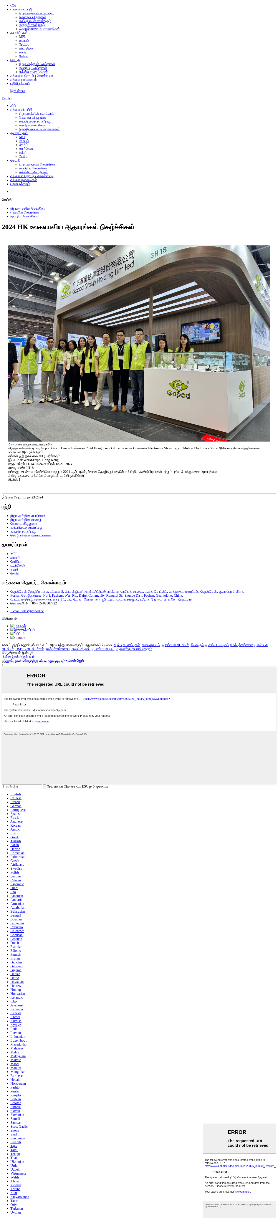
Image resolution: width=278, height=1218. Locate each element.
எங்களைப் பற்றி (21, 9)
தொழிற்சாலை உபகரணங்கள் (39, 29)
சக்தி (23, 52)
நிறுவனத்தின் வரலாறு (26, 519)
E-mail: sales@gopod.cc (27, 611)
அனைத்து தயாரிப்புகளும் (134, 649)
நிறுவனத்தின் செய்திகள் (37, 64)
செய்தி (15, 60)
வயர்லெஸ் (26, 48)
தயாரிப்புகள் (19, 33)
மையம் (24, 40)
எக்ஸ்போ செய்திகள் (33, 72)
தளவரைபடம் (151, 645)
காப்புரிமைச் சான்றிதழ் (35, 21)
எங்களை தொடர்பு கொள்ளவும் (31, 76)
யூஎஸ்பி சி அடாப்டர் (175, 645)
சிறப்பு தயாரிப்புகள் (127, 645)
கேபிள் (23, 56)
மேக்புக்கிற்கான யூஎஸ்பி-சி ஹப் (68, 649)
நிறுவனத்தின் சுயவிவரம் (36, 13)
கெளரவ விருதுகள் (32, 17)
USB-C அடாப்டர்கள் (29, 649)
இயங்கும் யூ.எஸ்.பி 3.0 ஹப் (209, 645)
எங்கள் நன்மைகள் (23, 79)
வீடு (13, 5)
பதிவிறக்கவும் (20, 83)
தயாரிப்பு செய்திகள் (33, 68)
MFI (22, 36)
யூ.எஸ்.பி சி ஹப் (103, 649)
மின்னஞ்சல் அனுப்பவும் (18, 657)
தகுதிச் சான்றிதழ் (32, 25)
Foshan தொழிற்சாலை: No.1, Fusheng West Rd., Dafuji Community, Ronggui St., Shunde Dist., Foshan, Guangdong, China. (96, 595)
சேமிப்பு (24, 44)
